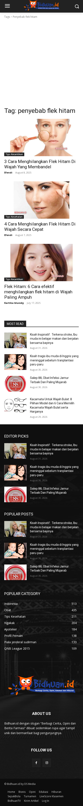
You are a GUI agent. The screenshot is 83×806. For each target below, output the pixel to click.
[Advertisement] (41, 62)
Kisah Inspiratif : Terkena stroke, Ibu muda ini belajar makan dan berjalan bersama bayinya (54, 339)
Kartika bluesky (14, 302)
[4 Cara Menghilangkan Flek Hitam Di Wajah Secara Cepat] (41, 200)
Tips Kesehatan (14, 216)
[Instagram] (47, 763)
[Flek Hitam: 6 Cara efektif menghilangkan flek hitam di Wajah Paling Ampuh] (41, 262)
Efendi (8, 172)
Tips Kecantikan (14, 154)
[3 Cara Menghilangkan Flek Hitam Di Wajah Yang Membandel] (41, 137)
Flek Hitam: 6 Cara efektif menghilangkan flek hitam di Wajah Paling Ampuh (38, 292)
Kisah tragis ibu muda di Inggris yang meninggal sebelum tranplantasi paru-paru (54, 360)
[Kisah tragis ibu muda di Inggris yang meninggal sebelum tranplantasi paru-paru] (15, 362)
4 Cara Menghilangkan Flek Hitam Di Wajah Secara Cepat (40, 226)
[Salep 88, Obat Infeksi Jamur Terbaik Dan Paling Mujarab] (15, 384)
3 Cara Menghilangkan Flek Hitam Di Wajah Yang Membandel (40, 164)
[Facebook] (36, 763)
